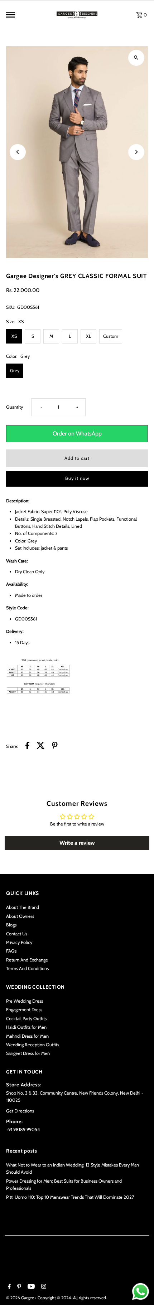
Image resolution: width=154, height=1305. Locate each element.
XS (14, 336)
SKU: (10, 307)
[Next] (136, 152)
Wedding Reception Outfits (32, 1044)
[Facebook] (8, 1287)
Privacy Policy (19, 942)
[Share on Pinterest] (55, 746)
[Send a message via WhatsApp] (140, 1291)
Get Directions (20, 1111)
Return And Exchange (27, 960)
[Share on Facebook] (27, 746)
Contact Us (16, 933)
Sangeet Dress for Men (28, 1053)
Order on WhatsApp (77, 433)
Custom (110, 336)
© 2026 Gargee (20, 1297)
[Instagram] (42, 1287)
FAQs (11, 951)
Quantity (14, 407)
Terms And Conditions (27, 968)
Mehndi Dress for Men (27, 1036)
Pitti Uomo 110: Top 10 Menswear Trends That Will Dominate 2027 (70, 1197)
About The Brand (22, 907)
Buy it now (77, 478)
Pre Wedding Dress (24, 1001)
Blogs (11, 924)
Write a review (77, 842)
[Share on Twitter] (41, 746)
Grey (14, 370)
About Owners (20, 916)
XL (88, 336)
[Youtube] (30, 1287)
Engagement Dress (24, 1009)
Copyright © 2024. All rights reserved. (72, 1297)
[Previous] (18, 152)
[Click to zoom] (136, 58)
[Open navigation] (29, 15)
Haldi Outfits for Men (26, 1027)
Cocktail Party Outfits (26, 1018)
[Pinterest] (18, 1287)
